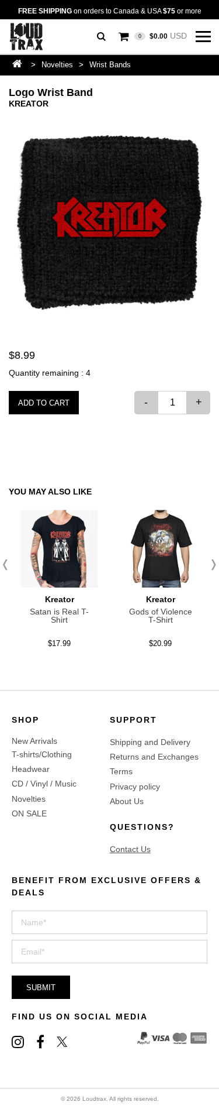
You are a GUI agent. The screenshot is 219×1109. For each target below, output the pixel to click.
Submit (40, 987)
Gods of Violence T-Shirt (160, 615)
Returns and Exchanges (154, 756)
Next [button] (210, 564)
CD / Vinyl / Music (44, 783)
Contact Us (130, 849)
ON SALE (29, 813)
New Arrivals (34, 741)
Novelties (57, 64)
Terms (121, 771)
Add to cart (43, 403)
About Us (127, 801)
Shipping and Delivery (150, 742)
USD (162, 35)
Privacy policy (135, 786)
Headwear (31, 769)
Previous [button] (9, 564)
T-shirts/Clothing (42, 754)
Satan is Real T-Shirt (59, 615)
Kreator (28, 103)
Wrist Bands (110, 64)
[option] (109, 223)
